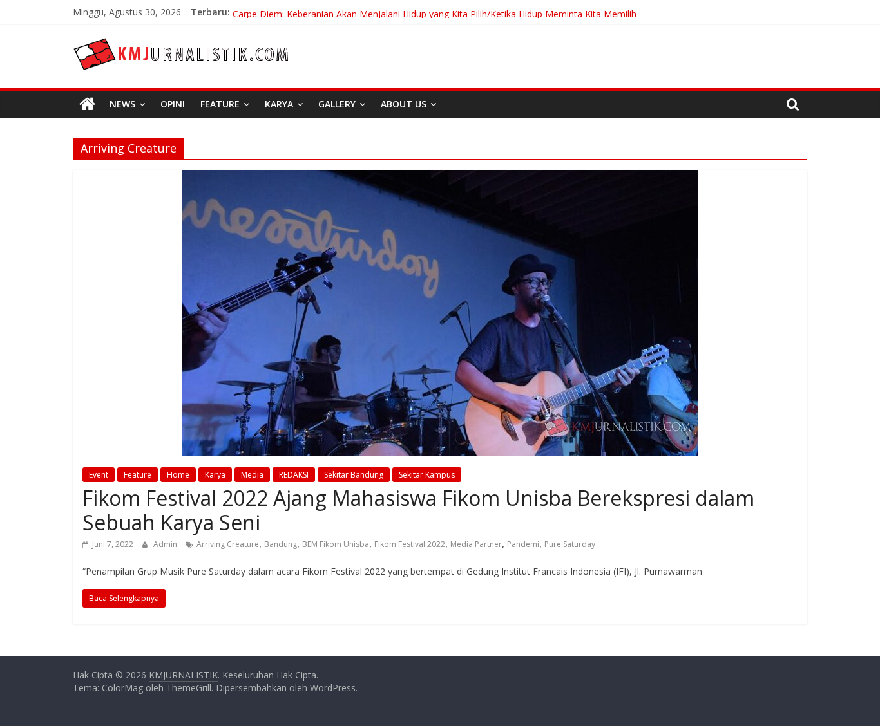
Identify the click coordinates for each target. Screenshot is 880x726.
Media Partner (476, 544)
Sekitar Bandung (353, 474)
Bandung (280, 544)
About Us (403, 104)
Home (178, 474)
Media (252, 474)
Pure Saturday (569, 544)
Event (98, 474)
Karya (279, 104)
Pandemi (523, 544)
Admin (166, 544)
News (122, 104)
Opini (172, 104)
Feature (220, 104)
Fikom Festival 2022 (409, 544)
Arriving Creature (227, 544)
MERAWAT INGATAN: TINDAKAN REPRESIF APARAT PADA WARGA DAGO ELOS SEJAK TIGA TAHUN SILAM (458, 7)
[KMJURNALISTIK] (87, 104)
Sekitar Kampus (427, 474)
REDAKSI (294, 474)
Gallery (337, 104)
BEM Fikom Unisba (335, 544)
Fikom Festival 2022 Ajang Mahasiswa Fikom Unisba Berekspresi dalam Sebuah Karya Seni (418, 510)
